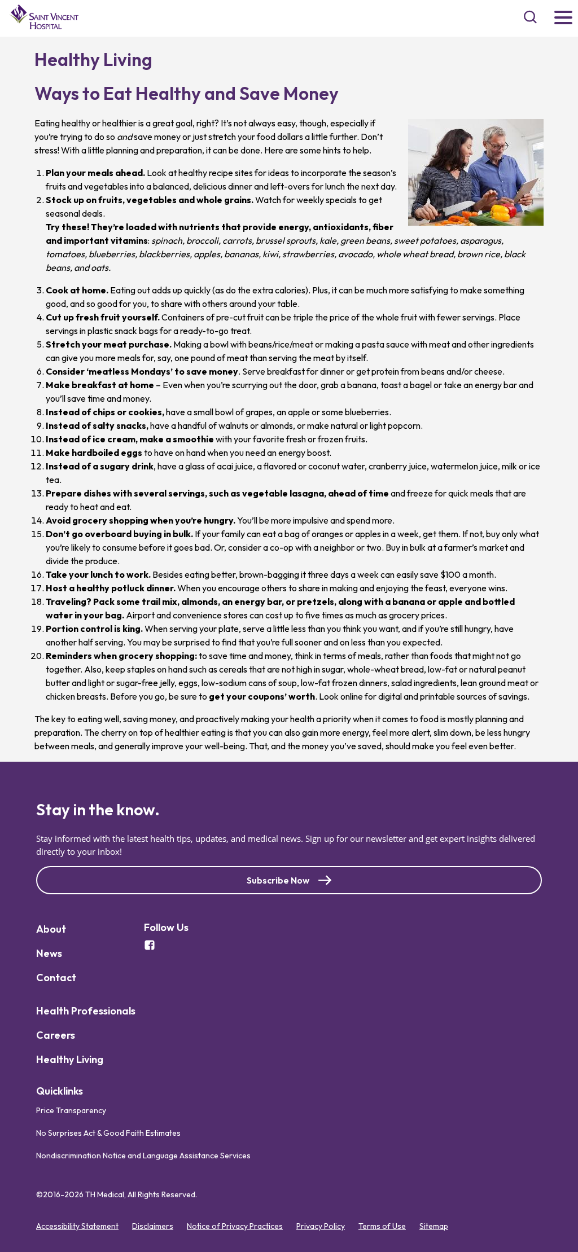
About (51, 928)
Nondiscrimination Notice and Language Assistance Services (143, 1155)
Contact (56, 977)
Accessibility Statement (77, 1226)
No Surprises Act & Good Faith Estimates (108, 1133)
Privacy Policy (320, 1226)
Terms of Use (382, 1226)
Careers (55, 1035)
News (49, 953)
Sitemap (433, 1226)
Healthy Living (69, 1059)
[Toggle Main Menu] (563, 18)
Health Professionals (85, 1010)
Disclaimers (152, 1226)
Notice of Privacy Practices (235, 1226)
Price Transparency (71, 1110)
